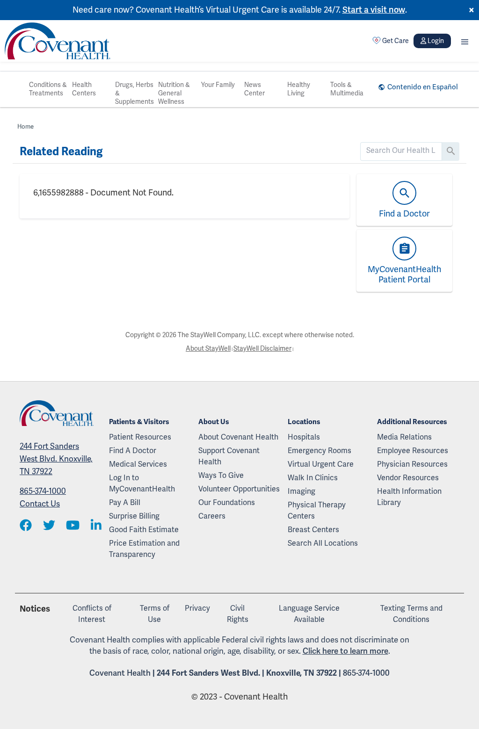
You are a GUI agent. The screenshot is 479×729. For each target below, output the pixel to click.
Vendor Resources (408, 478)
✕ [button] (471, 10)
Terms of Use (154, 614)
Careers (211, 516)
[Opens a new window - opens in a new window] (26, 526)
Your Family (218, 85)
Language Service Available (309, 614)
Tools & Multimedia (346, 89)
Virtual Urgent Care (321, 464)
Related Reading (61, 151)
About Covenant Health (238, 437)
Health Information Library (409, 497)
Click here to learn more (345, 651)
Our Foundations (226, 502)
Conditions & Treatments (48, 89)
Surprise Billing (134, 516)
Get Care (395, 41)
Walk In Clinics (313, 478)
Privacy (197, 608)
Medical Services (138, 464)
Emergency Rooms (319, 450)
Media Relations (404, 437)
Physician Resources (412, 464)
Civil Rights (237, 614)
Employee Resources (412, 450)
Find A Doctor (132, 450)
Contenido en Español (422, 87)
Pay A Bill (124, 502)
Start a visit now (373, 10)
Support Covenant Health (229, 456)
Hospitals (304, 437)
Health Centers (84, 89)
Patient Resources (140, 437)
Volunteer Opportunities (239, 489)
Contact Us (40, 504)
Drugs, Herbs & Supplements (134, 93)
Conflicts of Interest (92, 614)
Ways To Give (221, 475)
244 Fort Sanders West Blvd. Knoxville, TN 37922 (56, 458)
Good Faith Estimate (144, 529)
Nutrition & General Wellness (174, 93)
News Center (254, 89)
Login (436, 41)
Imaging (301, 491)
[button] (464, 40)
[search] (401, 150)
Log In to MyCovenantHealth (142, 483)
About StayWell (208, 349)
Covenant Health (120, 673)
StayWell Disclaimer (262, 349)
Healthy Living (298, 89)
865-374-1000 (43, 491)
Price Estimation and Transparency (144, 549)
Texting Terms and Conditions (411, 614)
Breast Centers (313, 529)
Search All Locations (323, 543)
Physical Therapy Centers (317, 510)
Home (25, 126)
